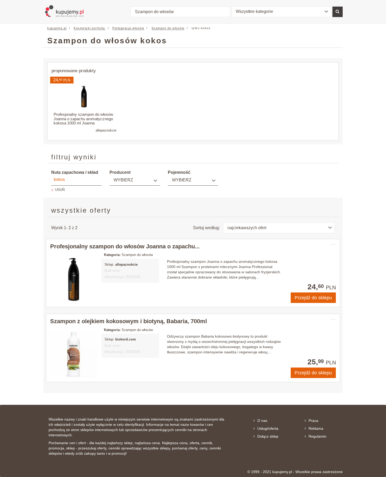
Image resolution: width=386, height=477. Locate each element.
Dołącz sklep (267, 436)
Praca (313, 420)
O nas (262, 420)
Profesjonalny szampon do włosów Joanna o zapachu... (125, 246)
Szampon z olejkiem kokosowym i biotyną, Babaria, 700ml (128, 321)
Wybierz (123, 180)
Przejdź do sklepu (313, 297)
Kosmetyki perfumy (89, 28)
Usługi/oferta (267, 428)
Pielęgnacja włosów (128, 28)
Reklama (316, 428)
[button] (281, 12)
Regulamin (317, 436)
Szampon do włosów (168, 28)
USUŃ (60, 190)
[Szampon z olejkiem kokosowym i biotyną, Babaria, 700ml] (73, 354)
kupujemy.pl (57, 28)
